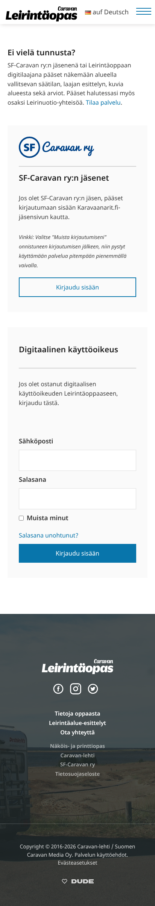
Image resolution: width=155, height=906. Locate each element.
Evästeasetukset (77, 862)
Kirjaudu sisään (77, 287)
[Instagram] (76, 692)
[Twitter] (93, 692)
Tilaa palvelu (103, 102)
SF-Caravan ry (77, 764)
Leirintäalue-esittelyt (77, 723)
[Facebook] (58, 692)
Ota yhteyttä (77, 732)
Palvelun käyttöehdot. (101, 855)
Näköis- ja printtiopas (77, 746)
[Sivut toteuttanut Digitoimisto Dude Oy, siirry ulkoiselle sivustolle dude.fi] (78, 882)
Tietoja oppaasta (77, 713)
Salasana (32, 479)
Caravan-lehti (78, 755)
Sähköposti (36, 441)
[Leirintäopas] (41, 19)
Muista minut (47, 517)
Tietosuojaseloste (77, 774)
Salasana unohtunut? (48, 535)
